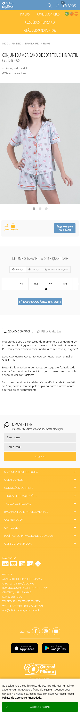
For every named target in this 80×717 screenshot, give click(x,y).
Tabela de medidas (51, 331)
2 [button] (40, 209)
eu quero (40, 456)
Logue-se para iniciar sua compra (41, 301)
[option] (40, 143)
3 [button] (46, 209)
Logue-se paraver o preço (65, 228)
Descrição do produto (20, 331)
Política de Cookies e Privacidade (21, 697)
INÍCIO (5, 43)
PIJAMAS (46, 43)
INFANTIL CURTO (32, 43)
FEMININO (16, 43)
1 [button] (34, 209)
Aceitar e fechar (40, 707)
